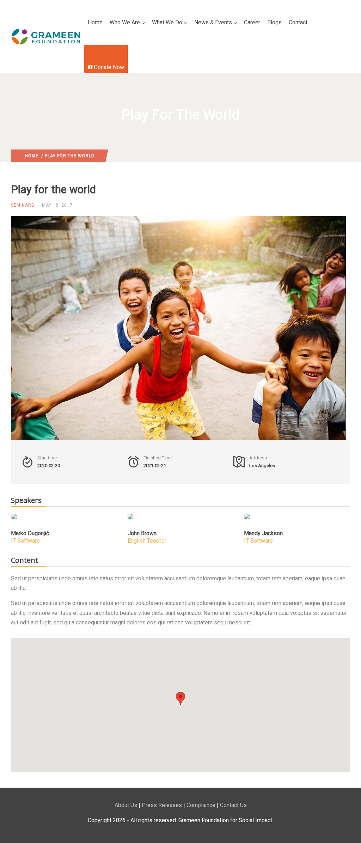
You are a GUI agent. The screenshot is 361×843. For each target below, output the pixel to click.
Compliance (200, 805)
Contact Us (233, 805)
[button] (180, 698)
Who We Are (125, 22)
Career (252, 22)
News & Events (213, 22)
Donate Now (109, 67)
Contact (298, 22)
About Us (126, 805)
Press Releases (162, 805)
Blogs (274, 22)
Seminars (22, 205)
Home (95, 22)
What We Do (167, 22)
